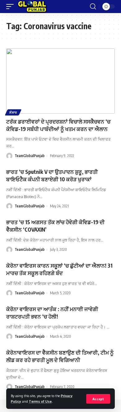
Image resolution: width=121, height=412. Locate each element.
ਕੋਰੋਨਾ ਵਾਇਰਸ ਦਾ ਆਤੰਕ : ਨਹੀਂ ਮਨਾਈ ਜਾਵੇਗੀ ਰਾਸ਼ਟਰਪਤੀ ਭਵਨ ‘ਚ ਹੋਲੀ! (52, 313)
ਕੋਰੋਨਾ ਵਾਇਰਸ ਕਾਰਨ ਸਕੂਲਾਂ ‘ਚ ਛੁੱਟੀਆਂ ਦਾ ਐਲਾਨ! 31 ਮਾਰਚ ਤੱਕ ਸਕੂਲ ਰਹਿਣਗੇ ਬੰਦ (59, 269)
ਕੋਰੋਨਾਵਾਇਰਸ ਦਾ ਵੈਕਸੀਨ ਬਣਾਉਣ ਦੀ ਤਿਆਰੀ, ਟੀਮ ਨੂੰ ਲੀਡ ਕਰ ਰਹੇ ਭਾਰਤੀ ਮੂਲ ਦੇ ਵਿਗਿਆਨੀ (60, 356)
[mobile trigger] (11, 6)
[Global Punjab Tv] (32, 6)
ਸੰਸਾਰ (13, 112)
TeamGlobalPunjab (30, 155)
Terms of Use (40, 401)
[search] (92, 6)
